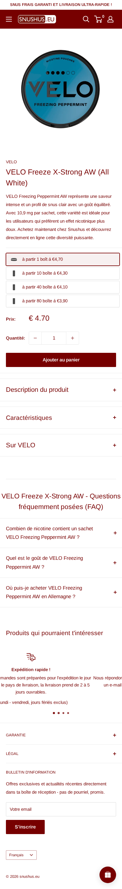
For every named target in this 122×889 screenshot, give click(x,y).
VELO (11, 161)
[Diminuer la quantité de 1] (35, 338)
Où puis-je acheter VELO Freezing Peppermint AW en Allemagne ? (44, 592)
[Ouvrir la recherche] (86, 19)
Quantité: (15, 337)
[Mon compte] (110, 19)
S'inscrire (25, 826)
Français (16, 855)
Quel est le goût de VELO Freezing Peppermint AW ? (44, 562)
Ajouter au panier (61, 359)
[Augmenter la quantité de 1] (72, 338)
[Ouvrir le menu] (9, 19)
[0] (98, 19)
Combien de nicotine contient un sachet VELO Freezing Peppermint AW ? (49, 533)
